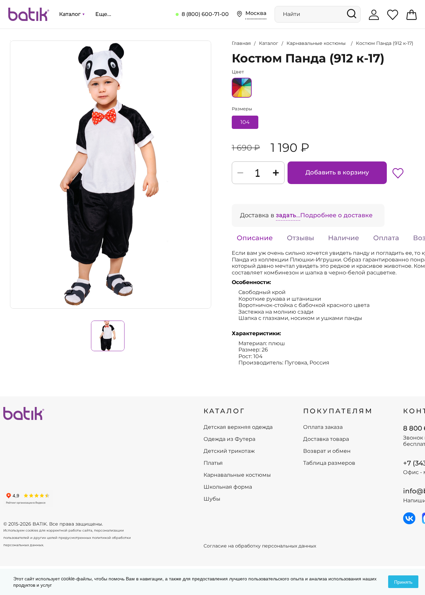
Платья (213, 463)
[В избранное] (397, 172)
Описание (255, 238)
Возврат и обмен (327, 451)
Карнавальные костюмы (237, 475)
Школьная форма (228, 487)
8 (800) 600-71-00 (205, 14)
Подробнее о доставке (336, 215)
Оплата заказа (323, 427)
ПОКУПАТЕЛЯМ (338, 411)
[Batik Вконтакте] (409, 518)
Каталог (70, 14)
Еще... (103, 14)
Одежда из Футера (229, 439)
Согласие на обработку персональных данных (260, 546)
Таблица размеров (329, 463)
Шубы (212, 499)
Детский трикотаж (229, 451)
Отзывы (300, 238)
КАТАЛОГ (224, 411)
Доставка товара (326, 439)
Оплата (386, 238)
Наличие (343, 238)
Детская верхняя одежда (238, 427)
